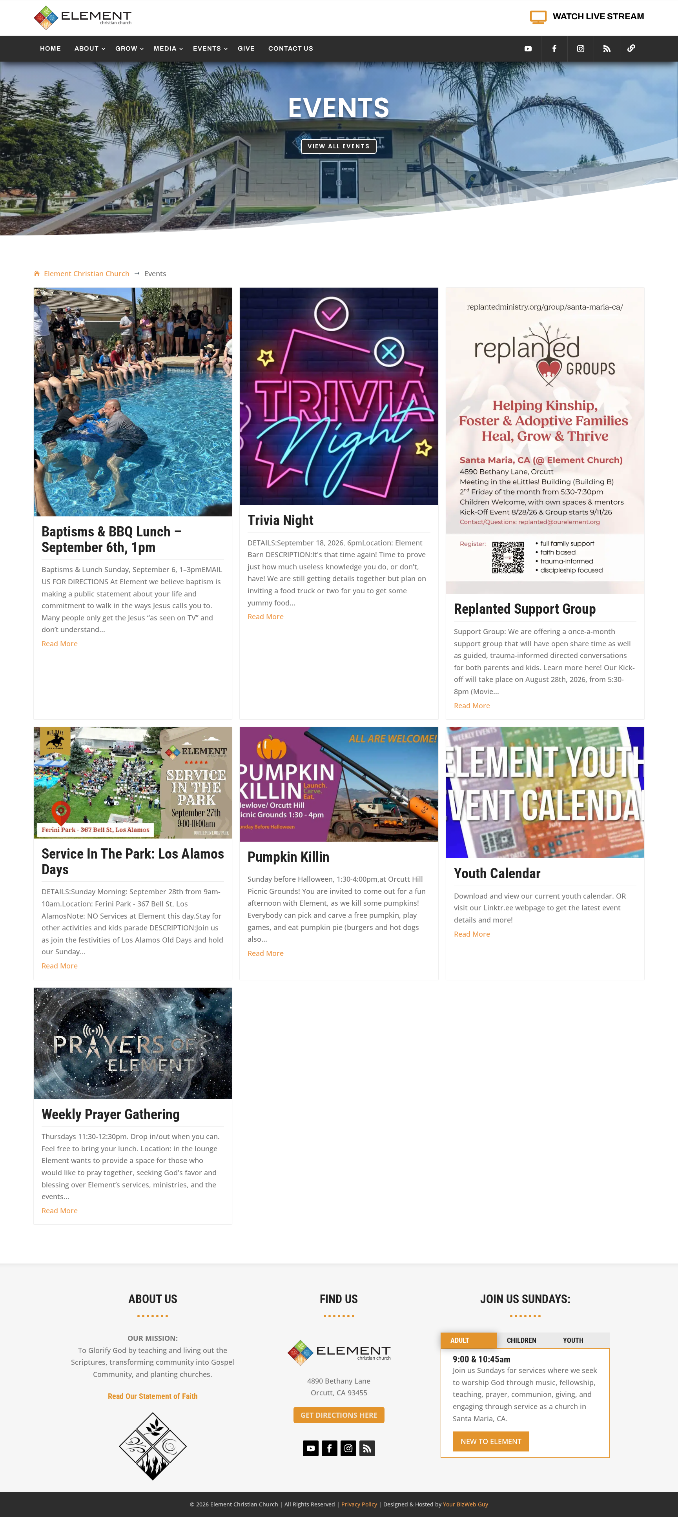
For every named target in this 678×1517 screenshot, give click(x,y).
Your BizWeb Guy (465, 1504)
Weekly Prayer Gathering (111, 1114)
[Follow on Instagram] (581, 49)
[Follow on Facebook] (554, 49)
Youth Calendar (497, 873)
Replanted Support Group (525, 609)
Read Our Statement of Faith (153, 1396)
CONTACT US (290, 48)
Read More (60, 643)
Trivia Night (280, 520)
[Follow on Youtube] (528, 49)
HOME (50, 48)
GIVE (246, 48)
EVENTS (207, 48)
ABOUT (87, 48)
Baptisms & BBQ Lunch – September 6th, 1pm (112, 539)
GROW (126, 48)
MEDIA (165, 48)
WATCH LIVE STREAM (598, 16)
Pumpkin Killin (289, 857)
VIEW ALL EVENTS (339, 146)
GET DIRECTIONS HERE (339, 1415)
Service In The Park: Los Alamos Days (133, 862)
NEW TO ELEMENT (491, 1441)
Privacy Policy (359, 1504)
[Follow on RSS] (607, 49)
